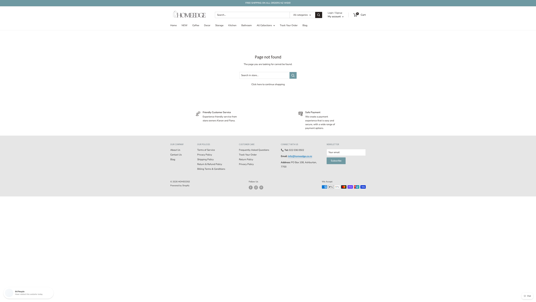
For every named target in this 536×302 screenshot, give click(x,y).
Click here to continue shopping (268, 84)
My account (334, 16)
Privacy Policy (204, 154)
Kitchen (232, 25)
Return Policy (246, 159)
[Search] (318, 15)
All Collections (264, 25)
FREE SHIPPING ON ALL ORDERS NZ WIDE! (268, 2)
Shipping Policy (205, 159)
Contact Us (176, 154)
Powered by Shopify (179, 185)
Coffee (195, 25)
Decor (207, 25)
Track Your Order (289, 25)
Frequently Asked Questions (254, 150)
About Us (175, 150)
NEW (184, 25)
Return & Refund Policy (209, 164)
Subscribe (336, 160)
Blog (304, 25)
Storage (219, 25)
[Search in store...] (293, 75)
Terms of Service (206, 150)
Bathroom (246, 25)
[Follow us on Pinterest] (261, 187)
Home (173, 25)
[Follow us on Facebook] (251, 187)
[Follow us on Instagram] (256, 187)
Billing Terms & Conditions (211, 169)
